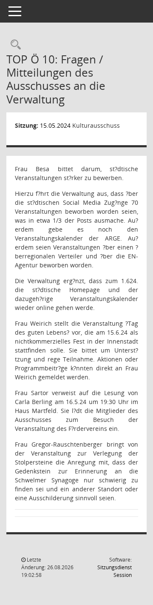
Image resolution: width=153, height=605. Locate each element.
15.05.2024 (55, 125)
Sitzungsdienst (114, 571)
